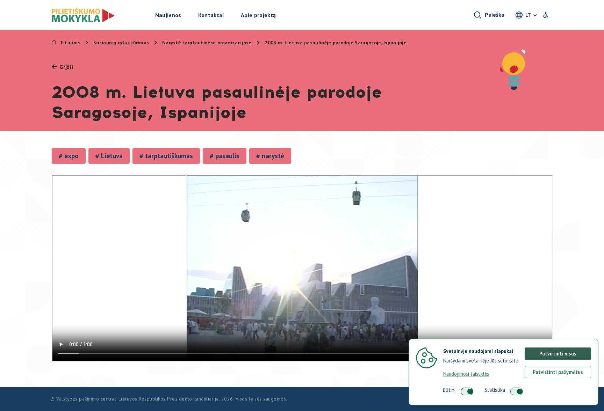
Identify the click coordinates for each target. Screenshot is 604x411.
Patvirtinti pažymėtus (558, 372)
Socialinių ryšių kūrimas (122, 42)
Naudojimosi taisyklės (466, 373)
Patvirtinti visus (557, 353)
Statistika (494, 390)
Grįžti (66, 66)
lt (528, 15)
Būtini (449, 390)
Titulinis (70, 42)
